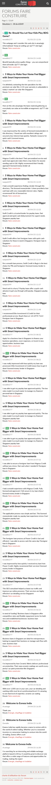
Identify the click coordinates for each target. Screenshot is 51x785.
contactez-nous (18, 780)
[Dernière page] (47, 28)
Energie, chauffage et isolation (19, 713)
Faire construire (14, 48)
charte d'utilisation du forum (14, 776)
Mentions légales (28, 778)
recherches (10, 780)
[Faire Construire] (25, 3)
